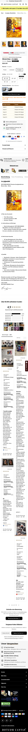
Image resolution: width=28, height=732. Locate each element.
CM (22, 74)
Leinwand (11, 69)
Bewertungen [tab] (5, 334)
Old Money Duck (19, 589)
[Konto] (23, 4)
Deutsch (21, 710)
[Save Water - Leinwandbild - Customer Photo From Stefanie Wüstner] (16, 324)
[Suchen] (20, 4)
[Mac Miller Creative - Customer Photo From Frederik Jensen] (21, 329)
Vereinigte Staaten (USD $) (9, 710)
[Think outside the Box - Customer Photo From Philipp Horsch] (6, 324)
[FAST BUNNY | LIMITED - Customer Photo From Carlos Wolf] (11, 329)
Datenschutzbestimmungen (11, 638)
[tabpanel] (14, 236)
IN (24, 74)
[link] (14, 171)
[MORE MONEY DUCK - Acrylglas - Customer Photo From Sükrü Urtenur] (6, 329)
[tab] (5, 177)
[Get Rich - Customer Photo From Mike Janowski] (16, 329)
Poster (5, 69)
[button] (8, 454)
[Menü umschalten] (2, 4)
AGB (20, 638)
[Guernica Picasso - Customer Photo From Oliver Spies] (11, 324)
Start (2, 13)
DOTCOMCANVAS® (9, 725)
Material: (7, 66)
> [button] (18, 605)
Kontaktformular (23, 612)
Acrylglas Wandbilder (10, 13)
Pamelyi (9, 61)
